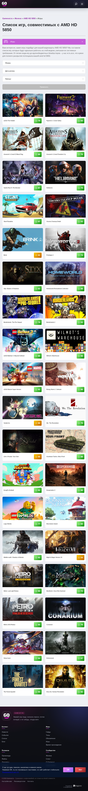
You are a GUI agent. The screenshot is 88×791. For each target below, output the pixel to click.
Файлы (4, 759)
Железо (49, 756)
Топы (48, 735)
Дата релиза (10, 71)
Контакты (31, 781)
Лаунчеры (5, 762)
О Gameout (50, 762)
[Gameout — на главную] (5, 4)
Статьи (4, 738)
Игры (48, 741)
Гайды (48, 732)
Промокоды (6, 756)
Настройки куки (7, 781)
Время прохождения (53, 745)
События (5, 735)
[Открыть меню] (82, 4)
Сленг (48, 759)
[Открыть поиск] (76, 4)
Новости (5, 732)
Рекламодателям (19, 781)
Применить (44, 87)
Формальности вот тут (10, 772)
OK (68, 770)
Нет (80, 770)
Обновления (50, 738)
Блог (3, 741)
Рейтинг (8, 79)
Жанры (8, 63)
